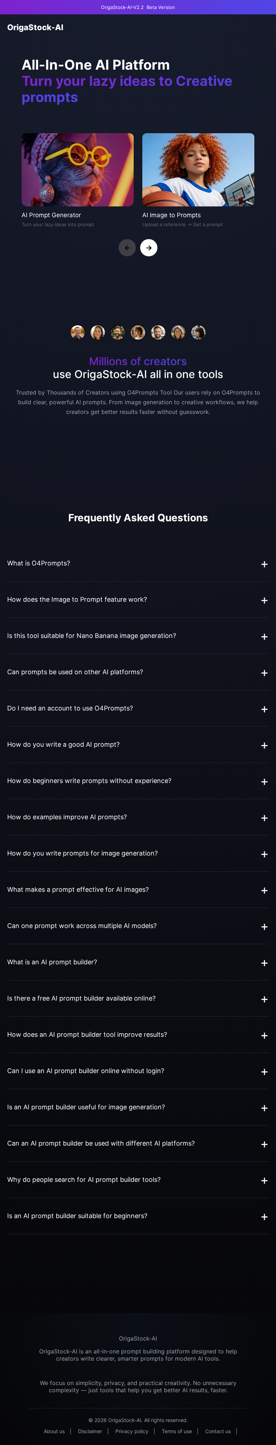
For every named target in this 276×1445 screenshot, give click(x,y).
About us (54, 1431)
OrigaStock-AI (35, 27)
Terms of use (177, 1431)
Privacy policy (131, 1431)
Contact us (218, 1431)
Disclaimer (90, 1431)
